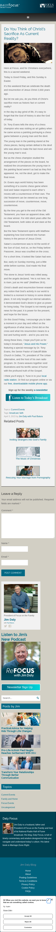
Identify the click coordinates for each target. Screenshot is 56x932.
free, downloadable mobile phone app (27, 383)
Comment (7, 510)
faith (21, 413)
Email (5, 556)
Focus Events (7, 803)
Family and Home (9, 799)
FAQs (28, 891)
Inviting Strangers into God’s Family (28, 439)
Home (28, 871)
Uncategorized (8, 807)
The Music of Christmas (28, 458)
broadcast (13, 413)
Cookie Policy (28, 888)
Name (5, 543)
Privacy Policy (28, 884)
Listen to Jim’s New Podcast (14, 637)
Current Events (18, 409)
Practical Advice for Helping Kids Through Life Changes (17, 729)
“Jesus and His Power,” (36, 344)
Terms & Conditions (28, 881)
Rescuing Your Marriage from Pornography (28, 477)
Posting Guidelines (28, 877)
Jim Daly (10, 8)
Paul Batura (10, 623)
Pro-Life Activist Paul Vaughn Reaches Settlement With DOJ (18, 752)
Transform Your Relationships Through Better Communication (17, 775)
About (28, 874)
